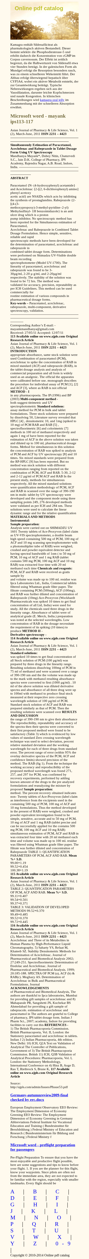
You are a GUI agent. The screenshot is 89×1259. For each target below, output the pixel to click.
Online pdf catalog (39, 8)
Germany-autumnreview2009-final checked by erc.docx (39, 1097)
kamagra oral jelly (52, 100)
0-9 (65, 1243)
